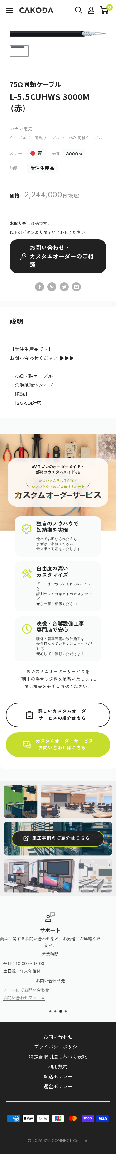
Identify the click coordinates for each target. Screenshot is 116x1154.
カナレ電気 (21, 129)
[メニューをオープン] (9, 10)
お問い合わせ (58, 1037)
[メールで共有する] (76, 287)
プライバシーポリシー (58, 1046)
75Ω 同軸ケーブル (85, 138)
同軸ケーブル (47, 138)
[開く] (78, 10)
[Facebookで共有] (39, 287)
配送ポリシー (58, 1076)
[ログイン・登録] (91, 10)
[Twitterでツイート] (64, 287)
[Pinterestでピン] (51, 287)
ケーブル (18, 138)
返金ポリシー (58, 1086)
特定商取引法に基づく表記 (58, 1056)
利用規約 (58, 1066)
